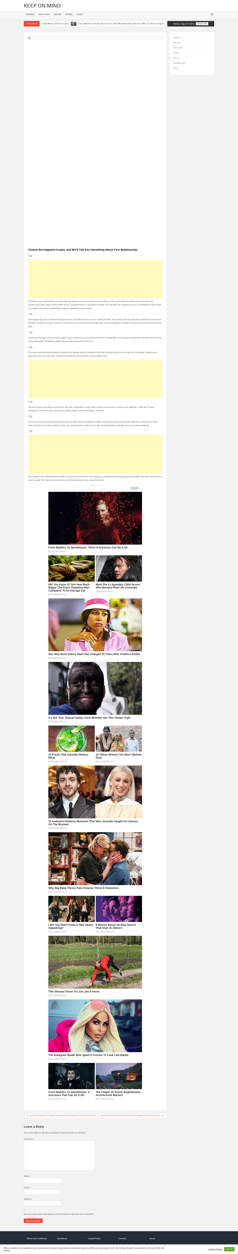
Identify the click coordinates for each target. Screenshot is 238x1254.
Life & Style (44, 14)
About (152, 1238)
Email (27, 1187)
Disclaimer (62, 1238)
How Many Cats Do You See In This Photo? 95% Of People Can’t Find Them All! (63, 1116)
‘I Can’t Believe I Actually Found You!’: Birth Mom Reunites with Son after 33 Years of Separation (73, 23)
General (30, 14)
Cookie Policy (94, 1238)
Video (80, 14)
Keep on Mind (42, 5)
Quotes (57, 14)
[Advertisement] (95, 278)
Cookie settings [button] (215, 1249)
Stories (69, 14)
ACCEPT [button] (229, 1249)
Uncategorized (179, 63)
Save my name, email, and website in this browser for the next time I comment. (59, 1214)
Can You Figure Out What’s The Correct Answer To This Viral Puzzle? (130, 1116)
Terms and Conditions (37, 1238)
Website (28, 1199)
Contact (122, 1238)
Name (27, 1176)
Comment (29, 1139)
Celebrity (177, 37)
